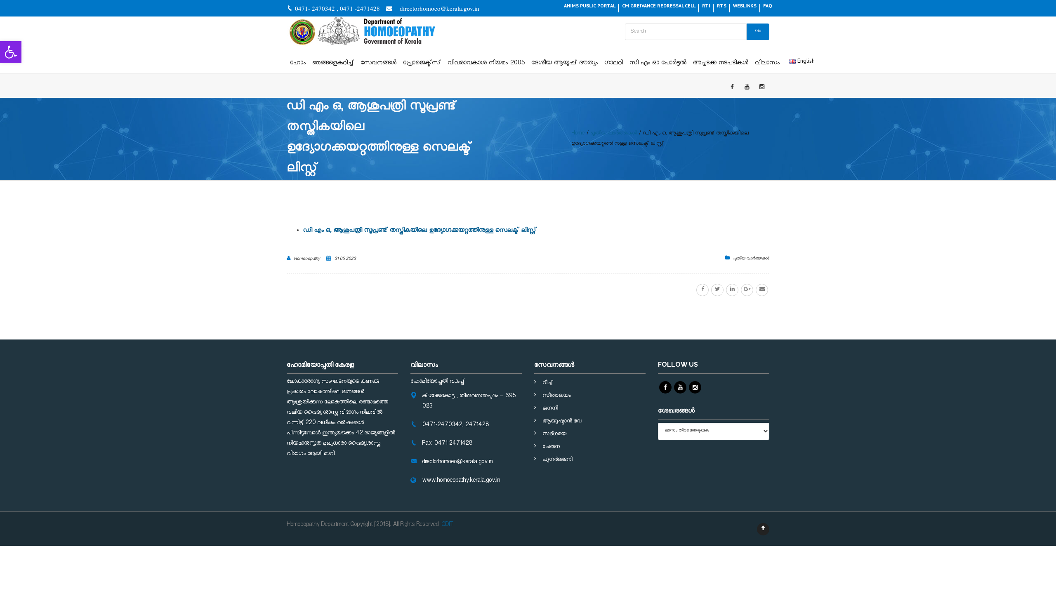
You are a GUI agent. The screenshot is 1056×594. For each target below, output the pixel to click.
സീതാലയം (556, 394)
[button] (10, 52)
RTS (721, 5)
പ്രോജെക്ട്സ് (422, 63)
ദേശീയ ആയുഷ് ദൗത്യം (564, 63)
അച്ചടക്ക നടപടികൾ (720, 63)
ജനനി (550, 407)
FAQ (767, 5)
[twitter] (717, 290)
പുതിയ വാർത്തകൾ (751, 259)
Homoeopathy (307, 259)
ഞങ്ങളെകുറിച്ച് (333, 63)
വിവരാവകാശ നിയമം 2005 (486, 63)
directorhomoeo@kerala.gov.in (439, 8)
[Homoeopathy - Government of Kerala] (361, 32)
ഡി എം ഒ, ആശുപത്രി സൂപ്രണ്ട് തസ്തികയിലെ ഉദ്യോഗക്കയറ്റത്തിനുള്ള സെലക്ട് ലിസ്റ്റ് (420, 231)
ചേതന (551, 446)
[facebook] (702, 290)
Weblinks (745, 5)
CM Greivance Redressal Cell (658, 5)
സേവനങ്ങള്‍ (378, 63)
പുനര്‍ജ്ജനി (557, 458)
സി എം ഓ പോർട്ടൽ (657, 63)
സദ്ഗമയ (554, 433)
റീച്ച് (547, 382)
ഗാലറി (613, 63)
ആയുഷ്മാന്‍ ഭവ (561, 420)
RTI (706, 5)
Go (758, 31)
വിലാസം (767, 63)
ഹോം (298, 63)
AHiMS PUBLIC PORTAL (589, 5)
